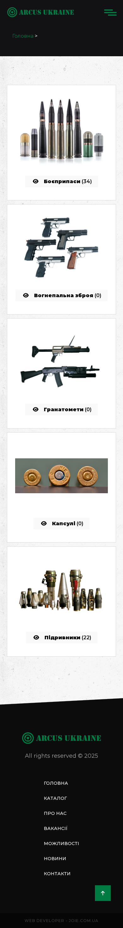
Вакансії (56, 828)
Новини (55, 858)
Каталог (55, 798)
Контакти (57, 873)
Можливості (61, 843)
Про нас (55, 813)
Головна (22, 36)
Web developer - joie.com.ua (61, 920)
